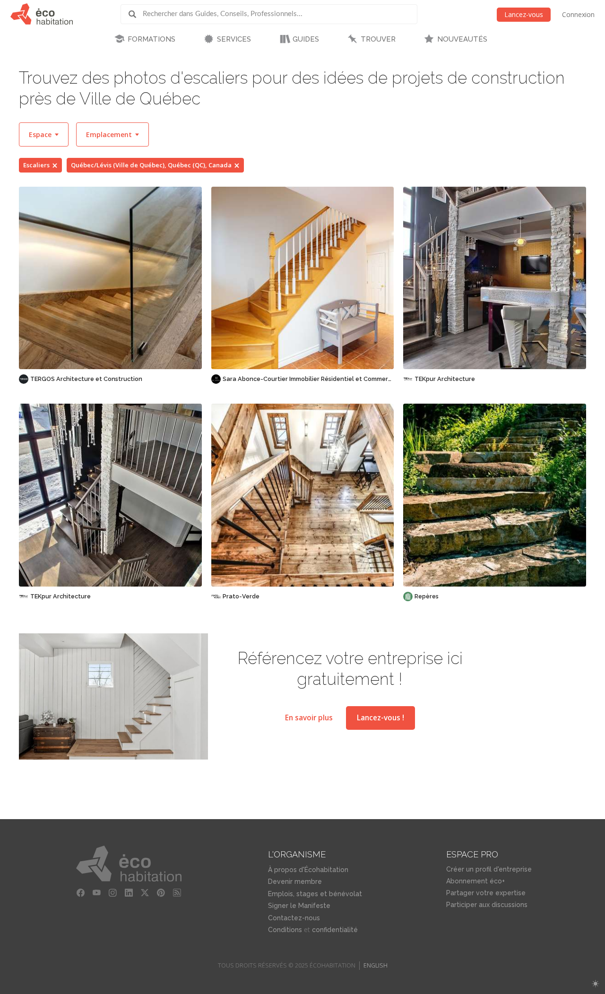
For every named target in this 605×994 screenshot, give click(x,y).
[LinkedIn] (128, 892)
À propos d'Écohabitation (308, 869)
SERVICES (234, 39)
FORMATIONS (151, 39)
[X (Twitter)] (144, 892)
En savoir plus (309, 718)
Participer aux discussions (486, 904)
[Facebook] (80, 892)
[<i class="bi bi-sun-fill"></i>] (595, 984)
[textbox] (43, 134)
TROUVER (378, 39)
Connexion (578, 14)
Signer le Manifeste (299, 905)
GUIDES (306, 39)
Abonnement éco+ (475, 881)
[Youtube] (96, 892)
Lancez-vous (523, 14)
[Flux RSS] (176, 892)
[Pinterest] (160, 892)
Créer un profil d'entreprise (489, 869)
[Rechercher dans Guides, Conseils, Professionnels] (136, 14)
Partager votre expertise (486, 893)
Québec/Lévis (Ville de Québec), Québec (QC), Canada (151, 165)
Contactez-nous (294, 918)
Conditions (285, 929)
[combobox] (44, 134)
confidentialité (335, 929)
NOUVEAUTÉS (462, 39)
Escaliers (36, 165)
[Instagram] (112, 892)
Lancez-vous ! (380, 718)
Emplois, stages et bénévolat (315, 894)
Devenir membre (295, 881)
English (375, 965)
